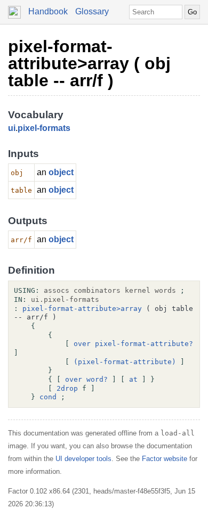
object (61, 172)
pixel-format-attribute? (144, 344)
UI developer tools (83, 459)
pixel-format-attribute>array (82, 309)
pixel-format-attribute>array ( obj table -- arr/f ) (89, 63)
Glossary (92, 11)
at (133, 379)
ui (11, 128)
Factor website (164, 459)
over (82, 344)
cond (48, 397)
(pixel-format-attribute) (125, 362)
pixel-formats (44, 128)
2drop (67, 388)
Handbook (48, 11)
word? (97, 379)
